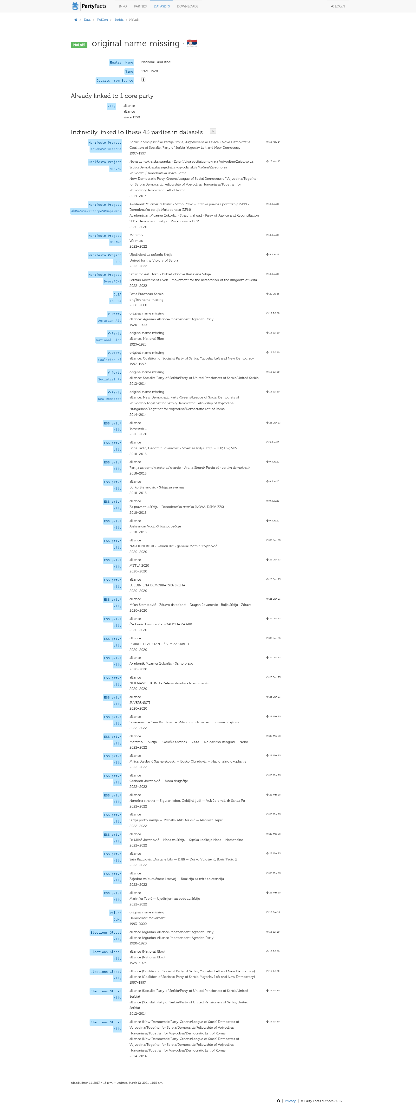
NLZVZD (115, 169)
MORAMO (115, 242)
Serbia (119, 19)
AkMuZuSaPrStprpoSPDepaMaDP (96, 211)
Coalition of (109, 360)
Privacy (290, 1101)
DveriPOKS (112, 281)
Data (87, 19)
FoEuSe (115, 301)
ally (111, 106)
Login (339, 6)
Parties (140, 6)
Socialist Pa (109, 379)
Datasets (162, 6)
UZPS (117, 262)
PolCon (102, 19)
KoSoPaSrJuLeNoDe (106, 149)
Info (123, 6)
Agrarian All (109, 320)
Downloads (187, 6)
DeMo (117, 919)
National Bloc (108, 340)
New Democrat (109, 399)
